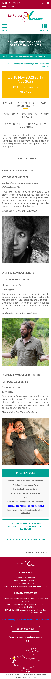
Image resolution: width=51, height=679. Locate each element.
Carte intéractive (11, 3)
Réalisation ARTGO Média (25, 677)
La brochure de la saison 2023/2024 (25, 539)
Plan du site (10, 674)
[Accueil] (25, 16)
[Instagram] (27, 641)
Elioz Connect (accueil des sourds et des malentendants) (25, 619)
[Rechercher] (43, 3)
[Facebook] (23, 641)
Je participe (8, 6)
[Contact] (48, 3)
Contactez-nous (25, 629)
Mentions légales (38, 674)
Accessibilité (23, 674)
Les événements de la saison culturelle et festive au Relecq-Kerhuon (25, 526)
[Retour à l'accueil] (25, 564)
